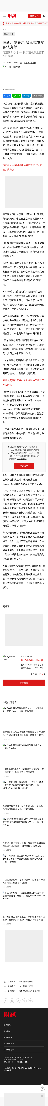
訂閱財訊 (34, 16)
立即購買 (24, 682)
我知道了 (24, 466)
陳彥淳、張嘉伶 (30, 63)
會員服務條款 (9, 1043)
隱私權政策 (21, 459)
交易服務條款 (9, 1050)
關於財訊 (7, 1025)
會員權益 (7, 1031)
